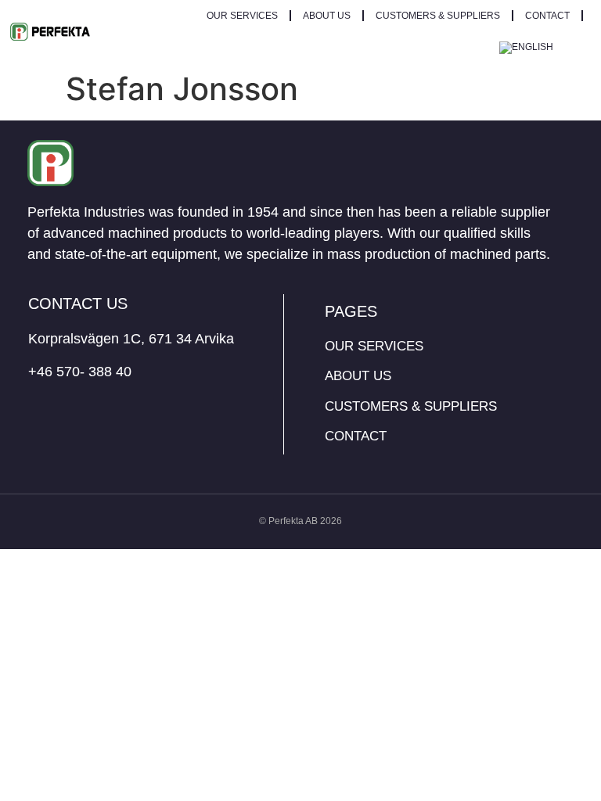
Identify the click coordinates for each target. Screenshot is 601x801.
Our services (242, 15)
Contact (547, 15)
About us (327, 15)
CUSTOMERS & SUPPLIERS (438, 15)
